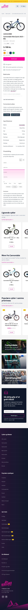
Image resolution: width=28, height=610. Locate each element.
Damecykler (4, 447)
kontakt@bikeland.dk (8, 591)
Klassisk (3, 481)
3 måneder (14, 186)
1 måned (20, 186)
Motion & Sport (5, 501)
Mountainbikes (5, 462)
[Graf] (21, 160)
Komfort (3, 497)
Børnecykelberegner (7, 535)
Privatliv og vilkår (6, 566)
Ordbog (3, 516)
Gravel (3, 493)
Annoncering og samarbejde (8, 570)
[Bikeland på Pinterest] (6, 596)
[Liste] (23, 160)
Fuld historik (8, 186)
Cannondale (22, 125)
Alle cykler (4, 439)
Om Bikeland (5, 559)
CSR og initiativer (6, 574)
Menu (24, 6)
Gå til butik (14, 59)
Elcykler (3, 458)
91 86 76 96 (6, 592)
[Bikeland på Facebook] (3, 596)
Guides (3, 543)
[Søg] (17, 6)
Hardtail (3, 485)
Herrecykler (4, 443)
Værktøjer (4, 520)
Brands (3, 466)
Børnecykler (4, 450)
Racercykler (4, 454)
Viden (3, 547)
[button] (4, 53)
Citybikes (4, 478)
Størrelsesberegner (7, 532)
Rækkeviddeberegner (7, 539)
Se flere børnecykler (7, 220)
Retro (3, 504)
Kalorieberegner (5, 528)
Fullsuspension (5, 489)
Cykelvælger (5, 524)
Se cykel (11, 246)
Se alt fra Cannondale (7, 262)
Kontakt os (4, 563)
